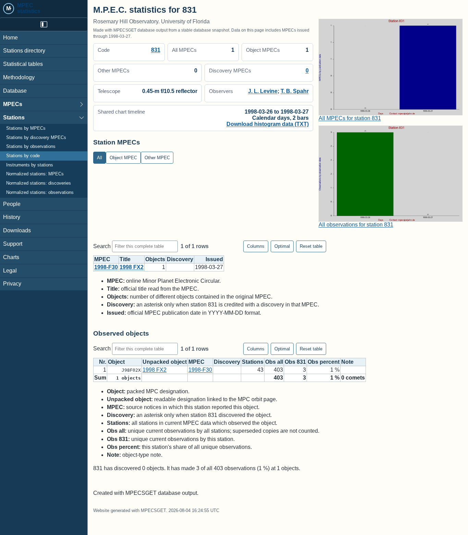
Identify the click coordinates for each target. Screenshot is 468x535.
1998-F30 (106, 267)
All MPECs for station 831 (350, 118)
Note (347, 362)
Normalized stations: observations (40, 192)
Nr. (102, 362)
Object (116, 362)
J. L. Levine (263, 91)
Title (125, 259)
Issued (214, 259)
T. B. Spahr (295, 91)
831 (155, 50)
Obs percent (324, 362)
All (99, 157)
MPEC (102, 259)
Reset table (311, 246)
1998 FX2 (132, 267)
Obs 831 (295, 362)
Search (102, 246)
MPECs (12, 104)
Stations (14, 117)
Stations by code (23, 156)
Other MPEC (157, 157)
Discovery (180, 259)
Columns (255, 246)
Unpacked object (165, 362)
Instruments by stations (29, 165)
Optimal (282, 246)
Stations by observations (31, 146)
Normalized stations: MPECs (35, 174)
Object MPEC (123, 157)
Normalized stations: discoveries (38, 183)
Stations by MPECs (26, 128)
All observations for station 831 (356, 225)
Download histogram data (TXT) (267, 124)
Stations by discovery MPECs (36, 137)
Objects (155, 259)
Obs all (274, 362)
